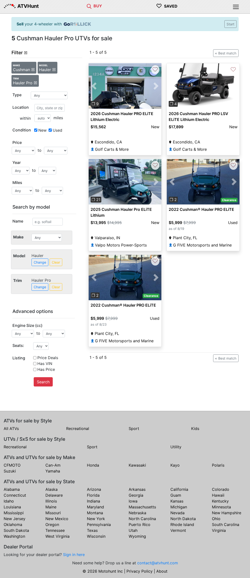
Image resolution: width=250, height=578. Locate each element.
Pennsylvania (99, 524)
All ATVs (11, 428)
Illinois (51, 501)
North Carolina (142, 518)
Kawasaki (137, 465)
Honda (93, 465)
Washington (14, 536)
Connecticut (15, 495)
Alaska (51, 489)
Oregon (52, 524)
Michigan (178, 506)
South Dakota (16, 530)
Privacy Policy (139, 571)
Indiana (93, 501)
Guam (175, 495)
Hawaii (218, 495)
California (179, 489)
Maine (50, 506)
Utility (175, 446)
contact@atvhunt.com (157, 562)
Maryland (95, 506)
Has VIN (44, 363)
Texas (92, 530)
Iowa (133, 501)
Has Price (46, 369)
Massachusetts (142, 506)
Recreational (77, 428)
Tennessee (55, 530)
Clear (56, 262)
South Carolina (225, 524)
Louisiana (12, 506)
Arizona (94, 489)
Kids (195, 428)
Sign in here (74, 554)
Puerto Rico (139, 524)
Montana (95, 512)
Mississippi (14, 512)
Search (43, 381)
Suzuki (10, 471)
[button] (94, 86)
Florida (93, 495)
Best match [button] (226, 53)
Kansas (176, 501)
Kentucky (220, 501)
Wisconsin (96, 536)
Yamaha (52, 471)
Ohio (216, 518)
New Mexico (56, 518)
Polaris (218, 465)
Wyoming (137, 536)
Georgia (136, 495)
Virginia (219, 530)
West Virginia (57, 536)
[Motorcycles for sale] (89, 5)
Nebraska (137, 512)
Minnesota (221, 506)
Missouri (53, 512)
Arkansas (137, 489)
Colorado (220, 489)
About (161, 571)
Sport (134, 428)
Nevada (177, 512)
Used (57, 130)
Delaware (54, 495)
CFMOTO (12, 465)
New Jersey (14, 518)
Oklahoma (13, 524)
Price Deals (47, 357)
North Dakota (183, 518)
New (42, 130)
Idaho (9, 501)
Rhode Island (182, 524)
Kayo (175, 465)
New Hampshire (226, 512)
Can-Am (53, 465)
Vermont (178, 530)
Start (230, 24)
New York (96, 518)
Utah (133, 530)
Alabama (12, 489)
